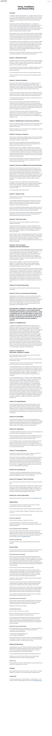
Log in (48, 1)
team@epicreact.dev (38, 498)
